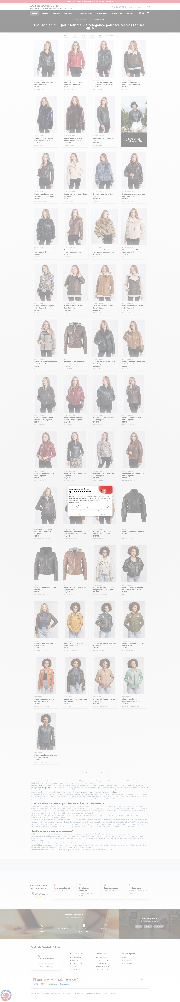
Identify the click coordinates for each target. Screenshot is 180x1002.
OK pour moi (101, 514)
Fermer (78, 514)
